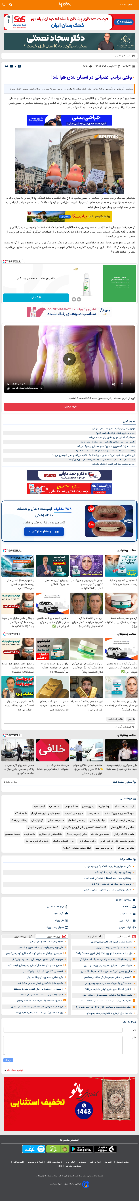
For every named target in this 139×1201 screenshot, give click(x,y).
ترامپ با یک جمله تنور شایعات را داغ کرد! (111, 884)
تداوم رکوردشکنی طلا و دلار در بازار (46, 942)
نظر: (134, 1038)
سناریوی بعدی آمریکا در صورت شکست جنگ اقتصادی (106, 971)
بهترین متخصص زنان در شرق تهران (117, 841)
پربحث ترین (20, 936)
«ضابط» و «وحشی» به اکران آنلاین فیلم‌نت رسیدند (38, 989)
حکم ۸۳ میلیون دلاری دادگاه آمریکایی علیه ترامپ (107, 866)
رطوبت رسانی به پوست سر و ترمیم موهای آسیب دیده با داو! (105, 451)
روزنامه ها (126, 907)
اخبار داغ (92, 936)
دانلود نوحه (29, 834)
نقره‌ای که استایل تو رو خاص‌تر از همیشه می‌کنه (112, 437)
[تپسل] (4, 261)
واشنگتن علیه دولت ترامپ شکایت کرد (113, 872)
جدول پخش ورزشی (54, 928)
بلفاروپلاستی (88, 807)
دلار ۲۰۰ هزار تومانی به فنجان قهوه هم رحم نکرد (109, 1013)
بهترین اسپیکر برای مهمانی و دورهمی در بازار (113, 428)
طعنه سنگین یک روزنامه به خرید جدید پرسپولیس (108, 983)
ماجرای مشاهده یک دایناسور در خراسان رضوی (39, 1001)
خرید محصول (69, 407)
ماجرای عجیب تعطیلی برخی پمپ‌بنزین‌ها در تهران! (108, 965)
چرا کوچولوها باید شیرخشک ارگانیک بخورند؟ (113, 464)
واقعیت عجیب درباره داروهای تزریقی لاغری (111, 942)
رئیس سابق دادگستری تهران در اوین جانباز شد (40, 983)
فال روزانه (59, 921)
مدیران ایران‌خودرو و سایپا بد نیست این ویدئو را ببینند (105, 1001)
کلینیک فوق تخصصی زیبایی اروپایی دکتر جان (84, 827)
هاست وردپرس (12, 834)
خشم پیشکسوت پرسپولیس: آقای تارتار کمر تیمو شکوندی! (103, 1007)
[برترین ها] (65, 4)
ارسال (8, 1060)
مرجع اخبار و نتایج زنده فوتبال (45, 813)
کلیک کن (36, 297)
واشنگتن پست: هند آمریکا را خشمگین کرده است (107, 878)
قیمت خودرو (125, 914)
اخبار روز (109, 1162)
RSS (60, 1166)
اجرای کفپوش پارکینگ (63, 841)
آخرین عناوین (123, 936)
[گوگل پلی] (81, 1149)
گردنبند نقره (39, 807)
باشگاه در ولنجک (19, 820)
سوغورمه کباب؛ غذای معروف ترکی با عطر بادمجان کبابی (37, 960)
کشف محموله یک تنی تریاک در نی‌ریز (114, 948)
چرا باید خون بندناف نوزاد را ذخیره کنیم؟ (115, 433)
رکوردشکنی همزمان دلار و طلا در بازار (45, 977)
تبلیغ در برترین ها (35, 1162)
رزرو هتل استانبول (76, 820)
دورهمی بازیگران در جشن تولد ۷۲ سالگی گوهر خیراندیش (34, 953)
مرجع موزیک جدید (73, 813)
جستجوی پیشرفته (73, 1166)
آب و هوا (59, 914)
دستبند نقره (54, 807)
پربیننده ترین (53, 936)
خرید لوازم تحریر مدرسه (37, 841)
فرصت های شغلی (54, 1162)
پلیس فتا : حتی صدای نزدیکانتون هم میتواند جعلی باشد (108, 442)
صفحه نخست (122, 1162)
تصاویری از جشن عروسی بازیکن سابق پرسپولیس (107, 977)
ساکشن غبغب (71, 807)
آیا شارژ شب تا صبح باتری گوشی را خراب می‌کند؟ (108, 989)
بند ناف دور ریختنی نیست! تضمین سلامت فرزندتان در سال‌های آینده (102, 460)
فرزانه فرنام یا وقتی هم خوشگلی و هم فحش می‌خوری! (37, 1007)
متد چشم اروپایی (55, 820)
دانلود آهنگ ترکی (87, 841)
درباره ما (82, 1162)
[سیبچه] (105, 1149)
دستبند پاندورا (93, 813)
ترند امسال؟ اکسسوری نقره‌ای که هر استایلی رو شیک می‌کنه (106, 446)
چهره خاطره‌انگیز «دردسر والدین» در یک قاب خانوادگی (105, 959)
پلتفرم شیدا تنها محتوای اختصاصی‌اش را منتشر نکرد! (107, 995)
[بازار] (57, 1149)
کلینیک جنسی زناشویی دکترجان (43, 827)
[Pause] (74, 299)
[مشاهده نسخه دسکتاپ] (4, 4)
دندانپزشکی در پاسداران (50, 834)
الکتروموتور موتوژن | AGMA (77, 848)
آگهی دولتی (18, 1162)
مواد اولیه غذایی (97, 820)
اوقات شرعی (125, 928)
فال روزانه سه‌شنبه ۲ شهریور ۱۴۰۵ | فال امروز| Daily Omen (104, 953)
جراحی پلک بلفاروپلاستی (122, 827)
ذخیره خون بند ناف (100, 834)
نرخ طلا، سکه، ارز (55, 907)
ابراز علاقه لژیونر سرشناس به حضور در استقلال (41, 995)
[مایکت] (33, 1149)
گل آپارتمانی (37, 820)
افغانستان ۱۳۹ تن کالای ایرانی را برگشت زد (42, 972)
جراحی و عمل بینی (104, 848)
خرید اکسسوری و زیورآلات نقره (119, 813)
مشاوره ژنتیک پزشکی (124, 834)
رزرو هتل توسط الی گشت (121, 820)
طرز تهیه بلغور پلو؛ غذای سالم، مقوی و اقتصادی (40, 948)
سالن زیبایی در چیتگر (76, 834)
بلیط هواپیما (104, 807)
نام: (134, 1030)
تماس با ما (70, 1162)
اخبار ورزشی (95, 1162)
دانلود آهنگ (21, 813)
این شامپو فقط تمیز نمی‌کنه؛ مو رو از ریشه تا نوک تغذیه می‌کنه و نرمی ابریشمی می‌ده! (93, 455)
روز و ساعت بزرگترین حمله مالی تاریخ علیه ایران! (39, 1013)
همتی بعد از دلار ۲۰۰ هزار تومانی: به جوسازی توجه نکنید (34, 965)
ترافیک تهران (125, 921)
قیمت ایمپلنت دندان (124, 807)
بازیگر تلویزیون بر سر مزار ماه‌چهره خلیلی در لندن (107, 890)
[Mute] (79, 299)
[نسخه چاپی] (6, 66)
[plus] (19, 66)
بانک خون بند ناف (125, 848)
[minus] (11, 66)
